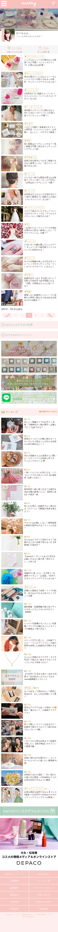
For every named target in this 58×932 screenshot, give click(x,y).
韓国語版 (43, 909)
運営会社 (14, 895)
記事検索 (14, 881)
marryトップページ (14, 874)
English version (43, 902)
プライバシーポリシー (43, 888)
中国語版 (14, 909)
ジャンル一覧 (43, 881)
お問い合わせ (43, 895)
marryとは (44, 874)
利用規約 (14, 888)
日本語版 (14, 902)
